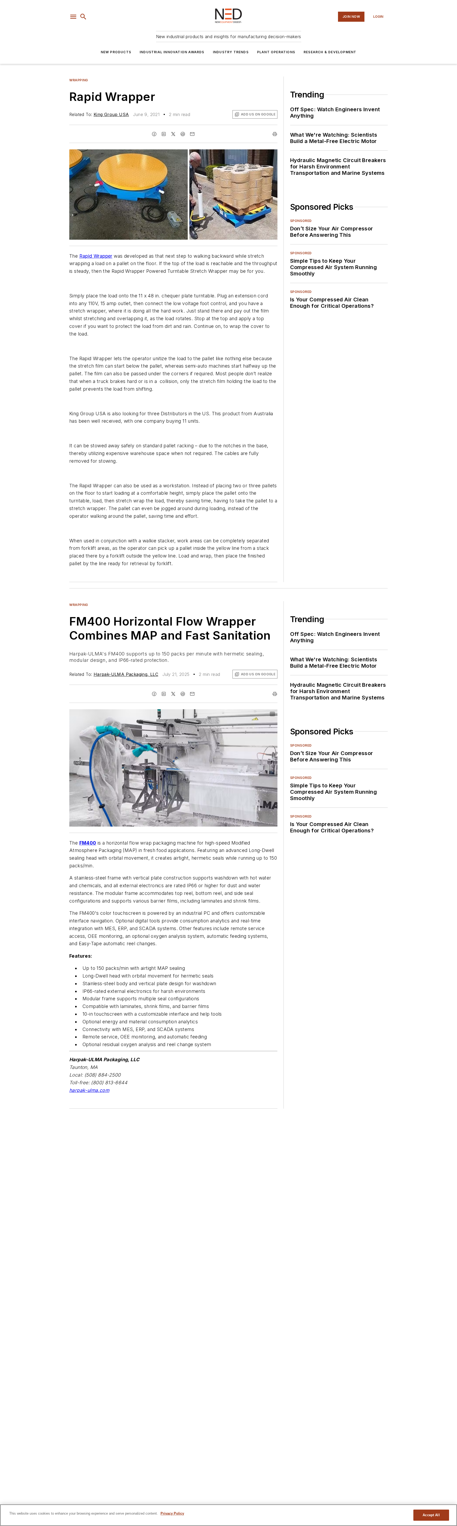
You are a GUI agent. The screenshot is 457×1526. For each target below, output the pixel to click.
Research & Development (330, 52)
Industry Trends (231, 52)
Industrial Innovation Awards (172, 52)
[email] (192, 134)
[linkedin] (163, 134)
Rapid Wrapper (95, 256)
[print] (274, 134)
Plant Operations (276, 52)
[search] (83, 17)
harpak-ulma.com (89, 1090)
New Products (116, 52)
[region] (228, 1515)
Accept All (431, 1515)
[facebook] (154, 134)
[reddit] (182, 134)
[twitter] (173, 134)
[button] (73, 17)
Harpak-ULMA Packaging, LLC (126, 674)
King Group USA (111, 114)
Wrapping (78, 80)
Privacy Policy (172, 1513)
